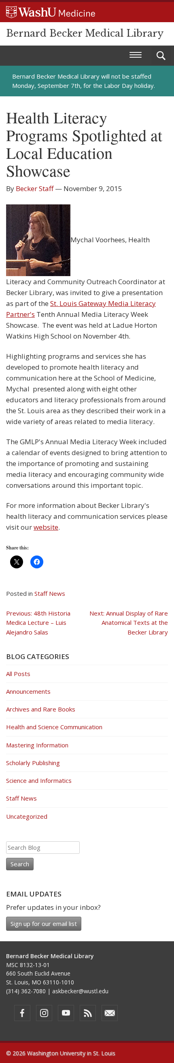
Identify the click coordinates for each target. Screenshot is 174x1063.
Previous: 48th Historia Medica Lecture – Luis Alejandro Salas (38, 622)
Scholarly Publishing (33, 763)
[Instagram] (44, 1013)
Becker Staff (34, 188)
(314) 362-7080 (26, 991)
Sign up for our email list (44, 923)
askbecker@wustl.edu (80, 991)
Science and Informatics (39, 780)
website (46, 527)
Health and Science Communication (54, 727)
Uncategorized (26, 816)
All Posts (18, 674)
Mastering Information (37, 745)
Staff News (49, 593)
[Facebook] (22, 1013)
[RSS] (88, 1013)
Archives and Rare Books (40, 709)
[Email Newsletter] (110, 1013)
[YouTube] (66, 1013)
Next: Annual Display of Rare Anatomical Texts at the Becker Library (128, 622)
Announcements (28, 691)
